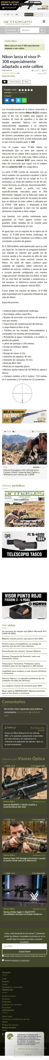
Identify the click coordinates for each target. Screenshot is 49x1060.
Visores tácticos (15, 82)
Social (4, 984)
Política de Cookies (10, 1025)
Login (4, 978)
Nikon (26, 82)
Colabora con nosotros (12, 1005)
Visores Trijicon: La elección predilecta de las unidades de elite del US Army (23, 679)
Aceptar (28, 1055)
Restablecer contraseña (12, 987)
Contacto (6, 999)
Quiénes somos (9, 996)
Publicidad (6, 1002)
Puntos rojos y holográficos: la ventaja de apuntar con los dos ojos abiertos (21, 645)
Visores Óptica (10, 41)
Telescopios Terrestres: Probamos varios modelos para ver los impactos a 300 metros (22, 665)
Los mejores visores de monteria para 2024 (22, 686)
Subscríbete (24, 951)
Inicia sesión (23, 712)
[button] (5, 508)
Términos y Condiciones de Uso (16, 1019)
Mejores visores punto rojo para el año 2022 (22, 639)
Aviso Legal (7, 1016)
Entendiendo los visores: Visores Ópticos (21, 651)
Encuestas (6, 1007)
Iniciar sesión (38, 14)
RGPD (4, 1022)
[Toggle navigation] (44, 21)
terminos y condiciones (21, 960)
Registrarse (30, 14)
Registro (5, 981)
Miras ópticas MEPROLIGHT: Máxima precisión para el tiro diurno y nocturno (23, 692)
